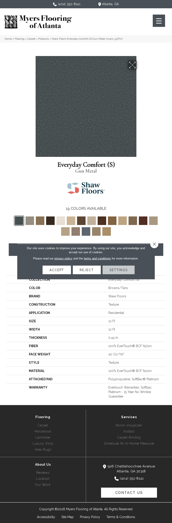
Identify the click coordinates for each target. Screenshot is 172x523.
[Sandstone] (96, 231)
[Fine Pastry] (91, 220)
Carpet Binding (129, 437)
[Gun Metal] (19, 220)
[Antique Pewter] (29, 220)
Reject (87, 270)
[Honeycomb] (122, 220)
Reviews (42, 472)
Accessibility (46, 517)
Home (8, 38)
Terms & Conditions (120, 517)
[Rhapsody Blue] (86, 231)
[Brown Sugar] (50, 220)
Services (129, 417)
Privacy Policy (90, 517)
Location (42, 478)
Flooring (19, 38)
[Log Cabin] (132, 220)
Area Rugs (43, 449)
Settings (119, 270)
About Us (43, 464)
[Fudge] (101, 220)
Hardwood (43, 431)
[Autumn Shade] (40, 220)
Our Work (43, 484)
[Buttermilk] (60, 220)
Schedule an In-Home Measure (129, 443)
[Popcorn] (65, 231)
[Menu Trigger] (159, 21)
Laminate (43, 437)
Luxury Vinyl (43, 443)
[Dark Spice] (81, 220)
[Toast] (106, 231)
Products (43, 38)
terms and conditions (97, 258)
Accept (56, 270)
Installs (128, 431)
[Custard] (71, 220)
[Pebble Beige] (153, 220)
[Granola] (112, 220)
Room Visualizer (129, 425)
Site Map (67, 517)
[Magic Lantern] (143, 220)
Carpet (31, 38)
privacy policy (63, 258)
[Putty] (75, 231)
